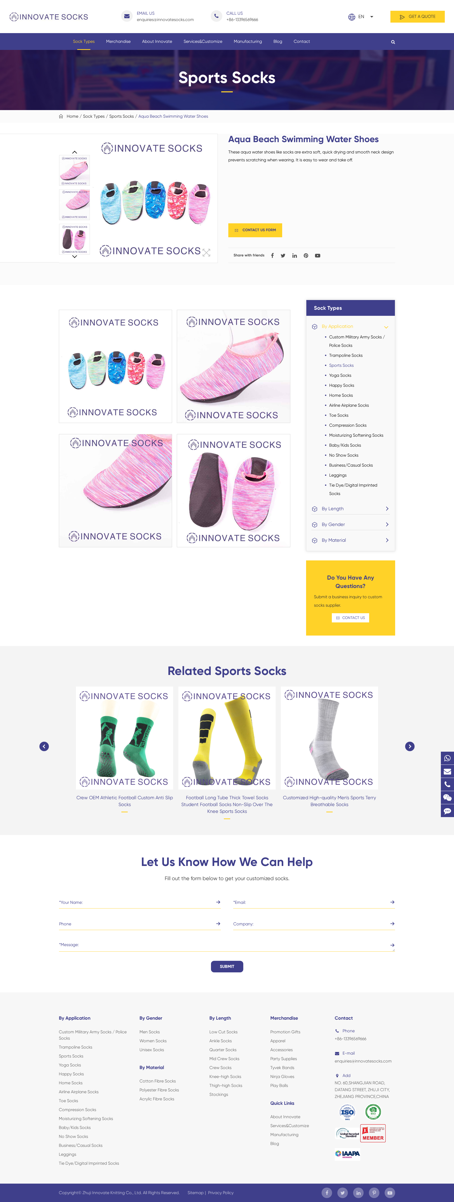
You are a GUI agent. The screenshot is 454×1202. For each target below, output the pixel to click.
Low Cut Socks (223, 1031)
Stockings (218, 1094)
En (361, 16)
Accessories (281, 1049)
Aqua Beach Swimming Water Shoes (173, 116)
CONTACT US (350, 618)
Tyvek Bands (282, 1067)
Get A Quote (421, 16)
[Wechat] (447, 797)
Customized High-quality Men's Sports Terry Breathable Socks (329, 801)
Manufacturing (248, 41)
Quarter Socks (222, 1049)
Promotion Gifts (285, 1031)
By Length (333, 508)
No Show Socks (343, 455)
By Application (337, 326)
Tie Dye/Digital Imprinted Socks (353, 489)
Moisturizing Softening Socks (356, 435)
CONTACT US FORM (255, 230)
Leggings (338, 475)
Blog (278, 41)
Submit (227, 966)
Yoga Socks (340, 375)
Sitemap (196, 1192)
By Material (334, 540)
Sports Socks (121, 116)
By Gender (333, 524)
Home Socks (341, 395)
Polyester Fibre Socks (159, 1089)
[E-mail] (447, 771)
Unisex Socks (152, 1049)
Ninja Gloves (282, 1076)
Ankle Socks (220, 1040)
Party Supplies (283, 1058)
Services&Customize (203, 41)
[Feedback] (447, 810)
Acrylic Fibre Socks (157, 1098)
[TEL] (447, 784)
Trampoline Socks (346, 355)
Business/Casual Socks (351, 465)
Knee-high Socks (225, 1076)
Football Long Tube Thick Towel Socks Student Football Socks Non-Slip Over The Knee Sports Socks (227, 804)
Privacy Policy (221, 1192)
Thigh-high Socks (225, 1085)
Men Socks (150, 1031)
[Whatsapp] (447, 758)
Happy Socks (341, 385)
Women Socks (153, 1040)
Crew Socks (220, 1067)
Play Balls (279, 1085)
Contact (302, 41)
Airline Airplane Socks (349, 405)
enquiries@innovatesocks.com (165, 16)
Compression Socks (348, 425)
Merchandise (118, 41)
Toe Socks (338, 415)
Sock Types (84, 41)
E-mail (349, 1053)
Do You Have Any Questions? (350, 582)
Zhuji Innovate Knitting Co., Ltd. (112, 1192)
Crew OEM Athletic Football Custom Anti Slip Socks (124, 801)
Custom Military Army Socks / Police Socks (357, 341)
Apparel (277, 1040)
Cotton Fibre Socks (158, 1081)
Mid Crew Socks (224, 1058)
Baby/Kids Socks (345, 445)
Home (72, 116)
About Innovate (157, 41)
